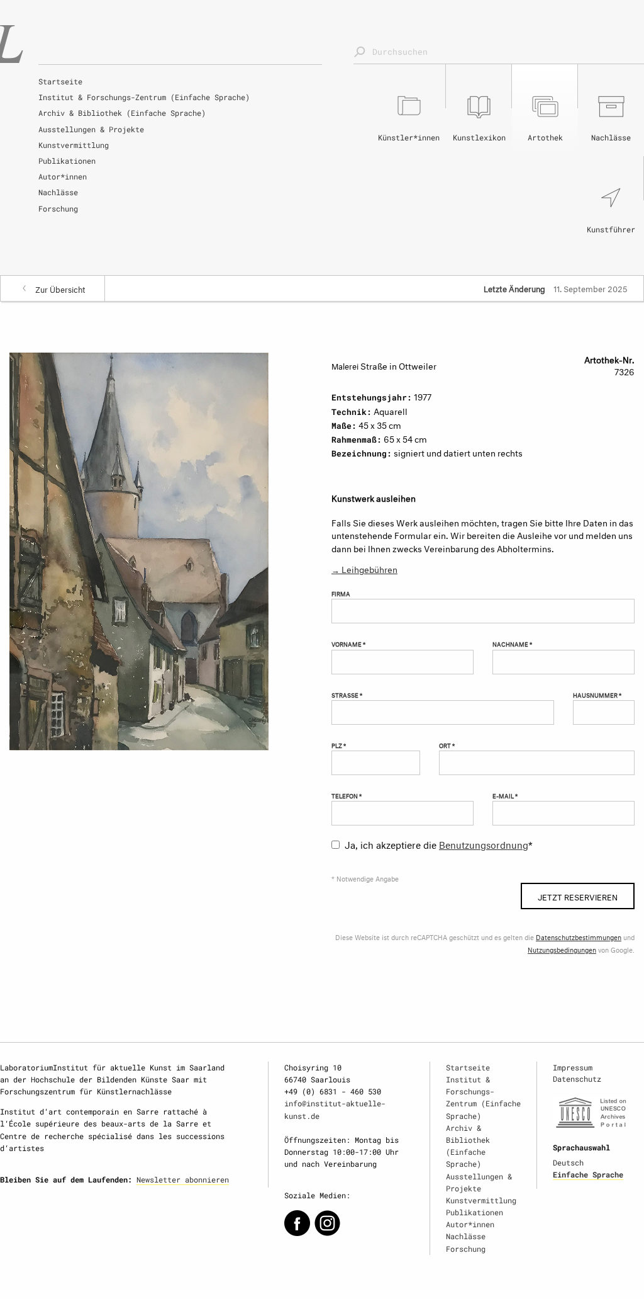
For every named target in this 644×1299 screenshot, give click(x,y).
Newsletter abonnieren (182, 1179)
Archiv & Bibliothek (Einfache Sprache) (122, 113)
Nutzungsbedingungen (562, 949)
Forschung (58, 208)
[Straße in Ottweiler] (139, 549)
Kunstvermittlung (73, 145)
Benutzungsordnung (483, 843)
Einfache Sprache (588, 1174)
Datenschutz (577, 1079)
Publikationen (67, 161)
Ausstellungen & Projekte (91, 129)
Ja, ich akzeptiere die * (439, 843)
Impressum (572, 1067)
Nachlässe (58, 192)
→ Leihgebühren (364, 568)
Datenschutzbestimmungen (578, 936)
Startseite (60, 81)
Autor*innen (62, 176)
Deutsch (568, 1162)
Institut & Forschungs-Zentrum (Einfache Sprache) (144, 97)
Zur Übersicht (60, 288)
